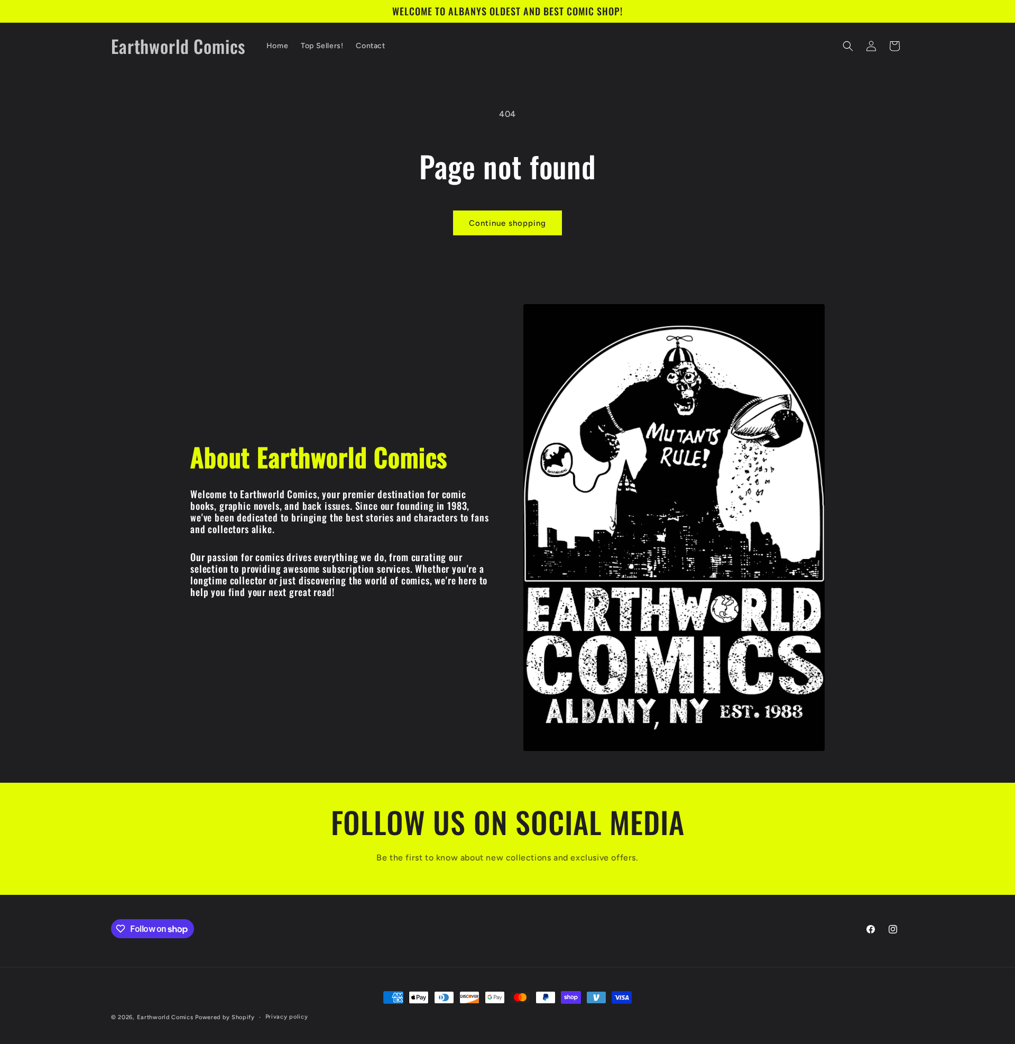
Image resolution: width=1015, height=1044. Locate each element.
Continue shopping (507, 223)
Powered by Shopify (225, 1017)
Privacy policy (286, 1016)
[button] (848, 46)
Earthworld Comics (165, 1017)
